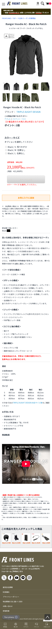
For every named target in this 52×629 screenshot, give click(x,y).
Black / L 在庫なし (16, 153)
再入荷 (16, 627)
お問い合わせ (8, 606)
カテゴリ (26, 627)
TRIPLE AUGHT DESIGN (28, 111)
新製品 (5, 627)
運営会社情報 (8, 587)
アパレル (8, 119)
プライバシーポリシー (11, 597)
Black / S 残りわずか (17, 146)
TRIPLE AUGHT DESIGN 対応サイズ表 (27, 402)
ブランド (36, 627)
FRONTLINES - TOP (9, 18)
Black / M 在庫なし (16, 150)
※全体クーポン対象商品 (27, 18)
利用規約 (6, 592)
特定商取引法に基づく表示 (12, 601)
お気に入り (47, 627)
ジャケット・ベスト (19, 119)
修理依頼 (6, 611)
